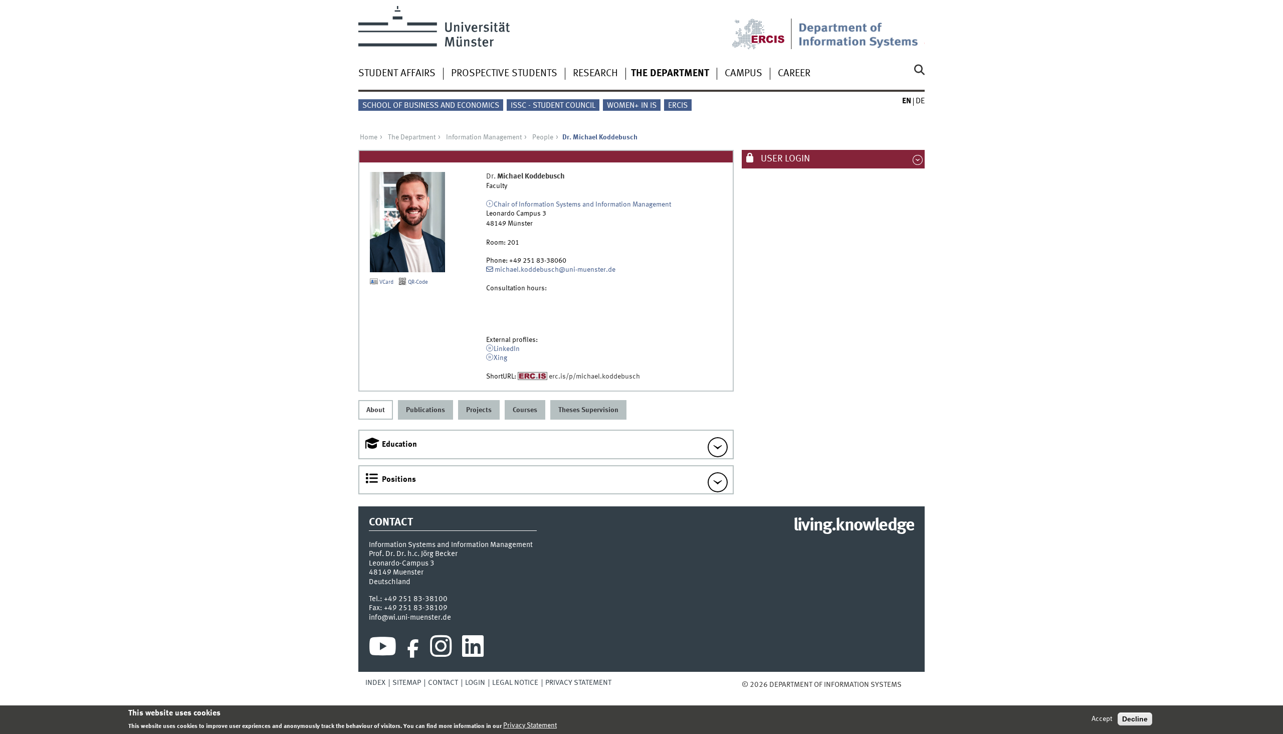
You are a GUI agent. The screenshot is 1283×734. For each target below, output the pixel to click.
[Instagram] (441, 648)
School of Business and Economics (430, 106)
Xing (500, 357)
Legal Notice (515, 683)
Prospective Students (504, 74)
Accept (1102, 718)
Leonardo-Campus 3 (402, 564)
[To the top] (908, 685)
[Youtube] (382, 648)
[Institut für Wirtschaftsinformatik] (861, 27)
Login (475, 683)
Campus (743, 74)
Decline (1135, 719)
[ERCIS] (765, 27)
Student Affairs (397, 74)
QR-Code (417, 282)
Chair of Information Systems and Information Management (582, 204)
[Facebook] (413, 648)
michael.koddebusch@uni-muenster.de (555, 269)
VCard (385, 282)
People (542, 137)
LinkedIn (507, 348)
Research (595, 74)
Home (368, 137)
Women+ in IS (632, 106)
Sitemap (406, 683)
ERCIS (678, 106)
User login (784, 158)
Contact (443, 683)
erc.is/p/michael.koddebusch (594, 376)
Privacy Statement (578, 683)
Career (794, 74)
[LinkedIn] (473, 648)
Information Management (484, 137)
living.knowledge (853, 526)
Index (375, 683)
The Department (670, 74)
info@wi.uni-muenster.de (410, 618)
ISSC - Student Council (553, 106)
